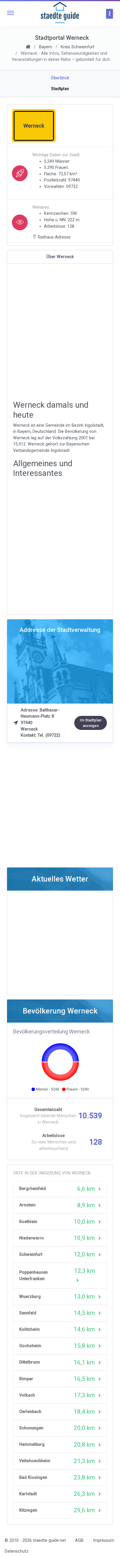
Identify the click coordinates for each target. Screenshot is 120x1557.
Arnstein (27, 1205)
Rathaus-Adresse (54, 237)
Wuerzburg (30, 1296)
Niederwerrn (31, 1238)
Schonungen (31, 1428)
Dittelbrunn (29, 1362)
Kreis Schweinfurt (77, 46)
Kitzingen (28, 1510)
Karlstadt (28, 1493)
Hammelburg (32, 1444)
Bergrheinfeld (32, 1188)
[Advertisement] (60, 332)
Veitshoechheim (34, 1460)
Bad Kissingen (33, 1477)
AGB (79, 1540)
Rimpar (26, 1378)
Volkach (27, 1395)
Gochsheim (30, 1345)
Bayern (45, 46)
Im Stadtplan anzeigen (90, 723)
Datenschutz (17, 1551)
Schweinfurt (30, 1254)
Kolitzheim (29, 1329)
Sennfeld (27, 1313)
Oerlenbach (30, 1411)
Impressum (103, 1540)
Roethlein (28, 1221)
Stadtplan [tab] (60, 88)
